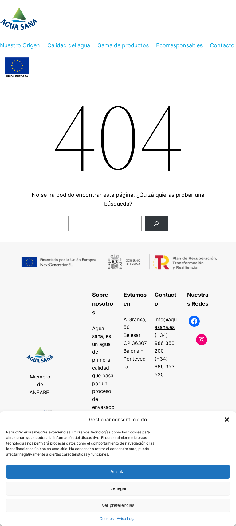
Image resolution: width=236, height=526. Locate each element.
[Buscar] (156, 223)
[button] (227, 420)
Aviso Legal (126, 518)
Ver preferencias (118, 505)
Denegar (118, 488)
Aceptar (118, 471)
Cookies (107, 518)
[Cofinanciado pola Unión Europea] (17, 67)
